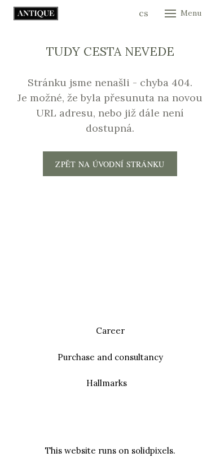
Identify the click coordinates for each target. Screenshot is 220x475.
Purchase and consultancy (110, 357)
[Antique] (36, 13)
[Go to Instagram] (123, 423)
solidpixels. (153, 450)
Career (110, 330)
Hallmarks (106, 383)
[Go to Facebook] (96, 423)
